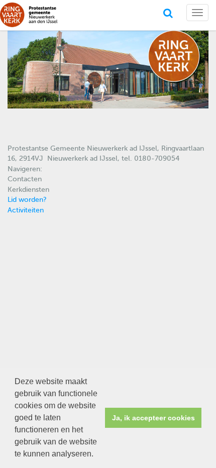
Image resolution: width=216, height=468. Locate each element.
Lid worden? (27, 199)
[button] (96, 454)
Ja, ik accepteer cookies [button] (153, 418)
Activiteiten (26, 210)
